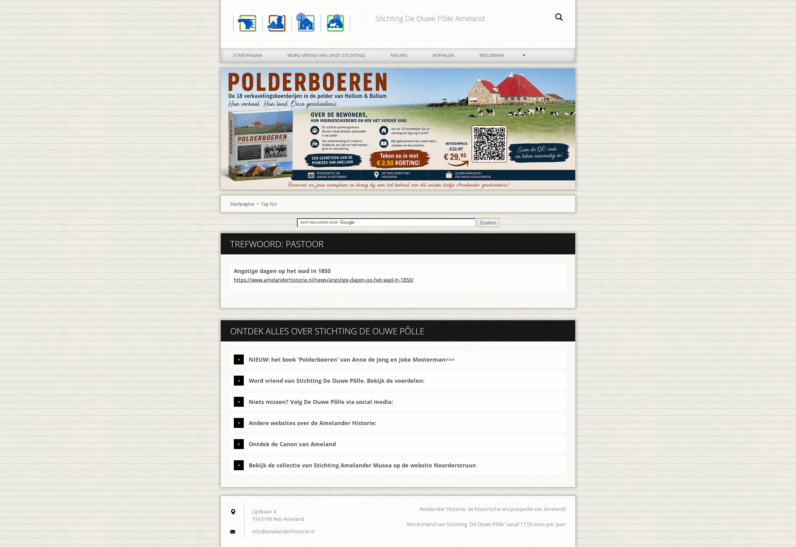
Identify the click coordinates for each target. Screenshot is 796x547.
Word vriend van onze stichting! (326, 55)
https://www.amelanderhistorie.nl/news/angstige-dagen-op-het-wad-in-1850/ (324, 279)
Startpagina (247, 55)
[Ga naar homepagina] (292, 17)
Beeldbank (491, 55)
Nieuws (399, 55)
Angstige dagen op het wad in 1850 (282, 271)
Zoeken (559, 18)
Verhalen (443, 55)
